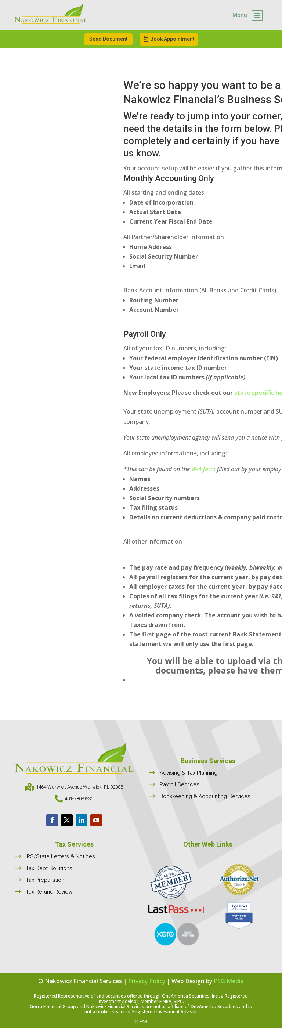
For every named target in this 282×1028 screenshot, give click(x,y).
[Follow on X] (67, 820)
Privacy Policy (146, 981)
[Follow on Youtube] (96, 820)
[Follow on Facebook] (52, 820)
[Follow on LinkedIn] (81, 820)
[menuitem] (247, 15)
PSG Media (229, 981)
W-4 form (203, 469)
